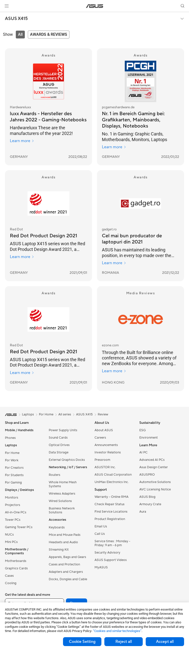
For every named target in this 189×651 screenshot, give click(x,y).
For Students (14, 475)
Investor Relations (107, 452)
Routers (54, 475)
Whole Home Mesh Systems (63, 484)
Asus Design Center (153, 467)
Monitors (11, 498)
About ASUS (103, 430)
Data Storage (58, 452)
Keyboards (57, 527)
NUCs (9, 535)
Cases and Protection (64, 564)
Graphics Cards (16, 568)
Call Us (99, 534)
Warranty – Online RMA (111, 497)
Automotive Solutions (155, 482)
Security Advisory (107, 553)
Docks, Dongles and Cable (68, 579)
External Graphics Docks (67, 460)
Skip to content (6, 15)
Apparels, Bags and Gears (67, 557)
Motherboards (15, 561)
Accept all (165, 641)
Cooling (10, 583)
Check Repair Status (109, 504)
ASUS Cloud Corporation (113, 475)
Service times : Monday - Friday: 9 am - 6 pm (112, 543)
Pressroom (102, 460)
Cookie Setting (82, 641)
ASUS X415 (16, 18)
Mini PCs (11, 542)
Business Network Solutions (62, 510)
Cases (9, 576)
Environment (148, 438)
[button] (6, 6)
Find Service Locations (110, 512)
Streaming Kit (59, 550)
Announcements (106, 445)
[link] (94, 6)
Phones (10, 438)
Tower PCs (12, 520)
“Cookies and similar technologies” (117, 631)
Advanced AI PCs (152, 460)
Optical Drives (59, 445)
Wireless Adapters (62, 494)
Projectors (12, 505)
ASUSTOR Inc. (105, 467)
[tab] (20, 34)
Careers (100, 438)
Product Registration (109, 519)
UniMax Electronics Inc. (111, 482)
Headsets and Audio (63, 542)
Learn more (20, 140)
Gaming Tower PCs (18, 527)
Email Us (100, 526)
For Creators (14, 468)
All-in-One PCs (15, 512)
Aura (142, 512)
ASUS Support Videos (110, 560)
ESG (142, 430)
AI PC (143, 452)
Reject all (123, 641)
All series (64, 414)
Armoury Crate (150, 504)
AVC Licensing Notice (155, 489)
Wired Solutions (60, 501)
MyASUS (101, 567)
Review (103, 414)
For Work (11, 460)
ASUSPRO (147, 475)
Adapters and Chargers (66, 572)
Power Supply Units (63, 430)
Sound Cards (58, 438)
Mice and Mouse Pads (64, 535)
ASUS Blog (147, 497)
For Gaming (13, 482)
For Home (12, 453)
